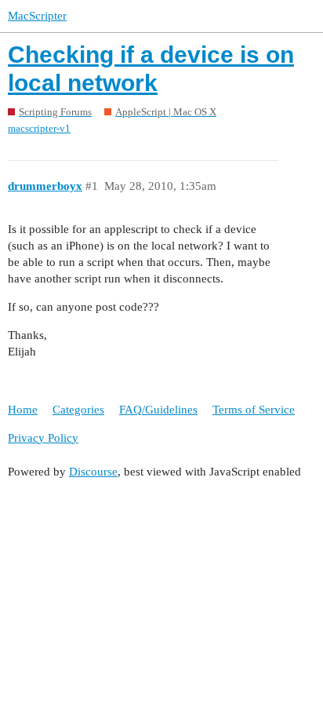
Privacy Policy (43, 438)
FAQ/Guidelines (158, 409)
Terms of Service (253, 409)
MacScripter (37, 15)
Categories (78, 409)
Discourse (93, 471)
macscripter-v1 (39, 128)
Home (23, 409)
